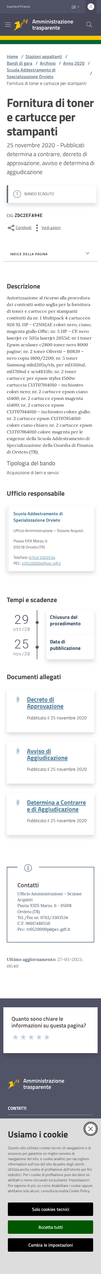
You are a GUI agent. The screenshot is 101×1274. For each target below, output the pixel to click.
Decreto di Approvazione (45, 702)
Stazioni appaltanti (44, 56)
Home (12, 56)
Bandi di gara (19, 63)
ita (74, 6)
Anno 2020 (73, 63)
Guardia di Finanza (18, 6)
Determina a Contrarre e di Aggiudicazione (56, 805)
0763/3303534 (42, 557)
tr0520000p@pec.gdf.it (41, 563)
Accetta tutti (50, 1227)
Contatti (28, 885)
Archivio (48, 63)
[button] (89, 25)
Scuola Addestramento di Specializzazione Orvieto (31, 73)
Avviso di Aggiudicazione (47, 754)
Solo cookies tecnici (50, 1209)
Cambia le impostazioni (50, 1245)
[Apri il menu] (7, 24)
